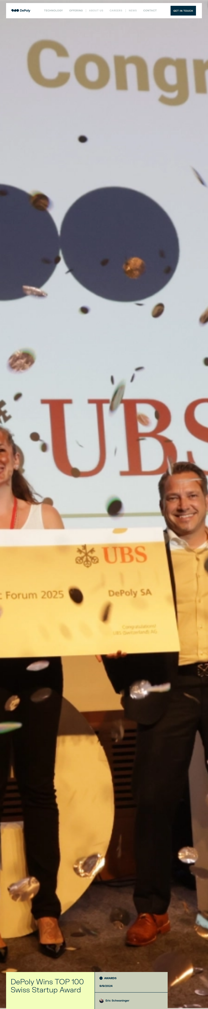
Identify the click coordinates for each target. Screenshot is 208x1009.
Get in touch (183, 10)
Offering (76, 10)
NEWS (133, 10)
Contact (150, 10)
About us (96, 10)
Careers (116, 10)
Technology (53, 10)
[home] (20, 11)
